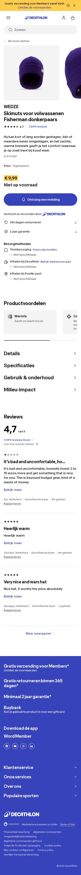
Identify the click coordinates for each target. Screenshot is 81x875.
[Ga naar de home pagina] (36, 17)
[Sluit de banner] (74, 5)
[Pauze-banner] (68, 5)
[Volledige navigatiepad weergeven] (5, 41)
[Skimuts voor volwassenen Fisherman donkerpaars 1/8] (31, 72)
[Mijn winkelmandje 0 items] (72, 17)
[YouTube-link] (15, 746)
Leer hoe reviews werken (19, 444)
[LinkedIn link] (32, 746)
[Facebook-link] (7, 746)
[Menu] (8, 17)
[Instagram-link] (23, 746)
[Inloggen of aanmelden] (63, 17)
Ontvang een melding (43, 199)
